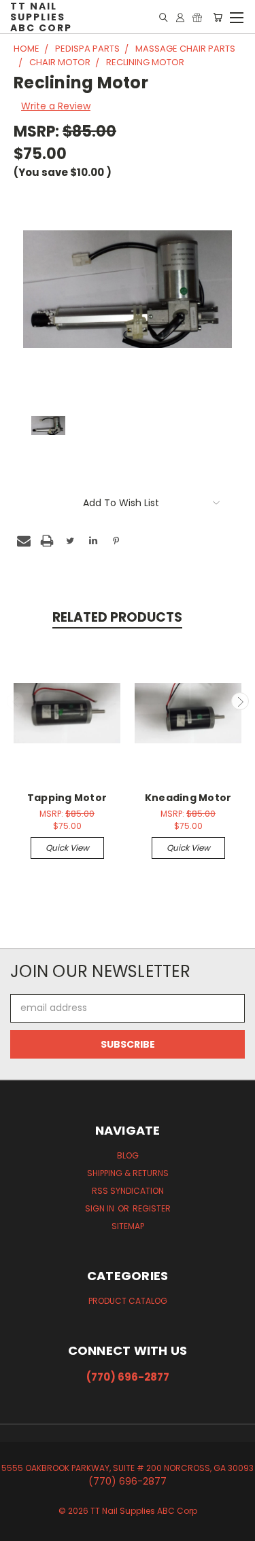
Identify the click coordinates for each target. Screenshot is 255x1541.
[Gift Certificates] (197, 17)
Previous (15, 701)
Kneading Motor (188, 797)
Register (152, 1208)
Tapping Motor (67, 797)
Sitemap (128, 1226)
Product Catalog (127, 1301)
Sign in (100, 1208)
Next (240, 701)
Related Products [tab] (117, 617)
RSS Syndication (128, 1191)
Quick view (67, 847)
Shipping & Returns (128, 1173)
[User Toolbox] (180, 17)
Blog (128, 1155)
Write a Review (55, 106)
